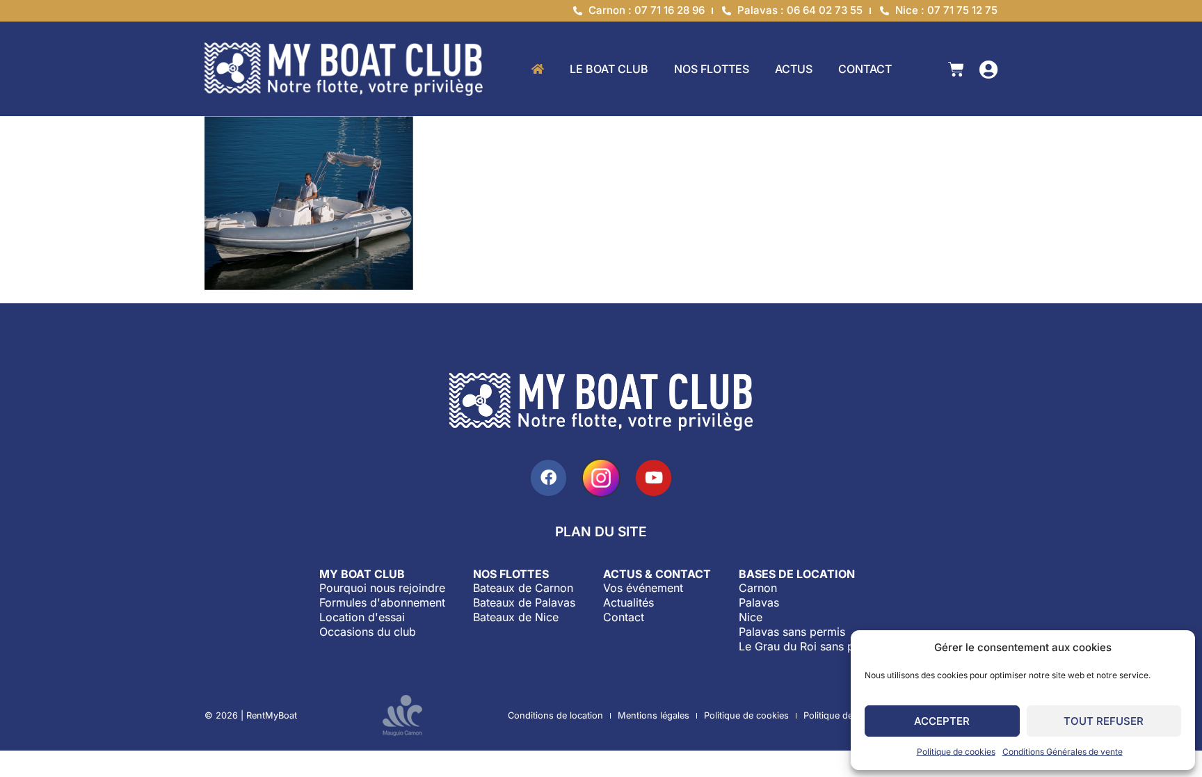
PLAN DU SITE (601, 531)
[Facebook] (548, 477)
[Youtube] (653, 477)
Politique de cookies (956, 751)
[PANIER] (956, 69)
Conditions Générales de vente (1062, 751)
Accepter (942, 721)
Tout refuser (1104, 721)
